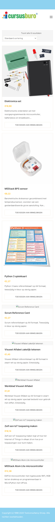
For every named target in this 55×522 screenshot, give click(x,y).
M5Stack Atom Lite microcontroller (24, 466)
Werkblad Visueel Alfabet (19, 386)
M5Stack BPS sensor (16, 188)
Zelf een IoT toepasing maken (21, 426)
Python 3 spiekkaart (16, 276)
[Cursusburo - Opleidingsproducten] (21, 17)
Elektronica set (13, 101)
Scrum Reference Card (17, 313)
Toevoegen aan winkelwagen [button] (28, 125)
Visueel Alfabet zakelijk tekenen (22, 349)
